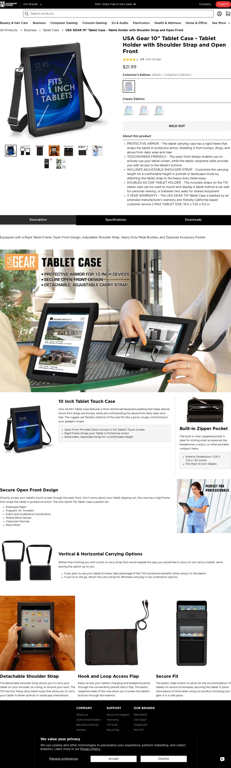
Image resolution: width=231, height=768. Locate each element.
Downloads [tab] (193, 219)
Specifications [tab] (115, 219)
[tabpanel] (115, 461)
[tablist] (115, 220)
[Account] (219, 14)
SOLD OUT (177, 126)
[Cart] (228, 14)
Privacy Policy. (90, 749)
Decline (163, 758)
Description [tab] (38, 219)
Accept (113, 758)
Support (223, 4)
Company (205, 4)
